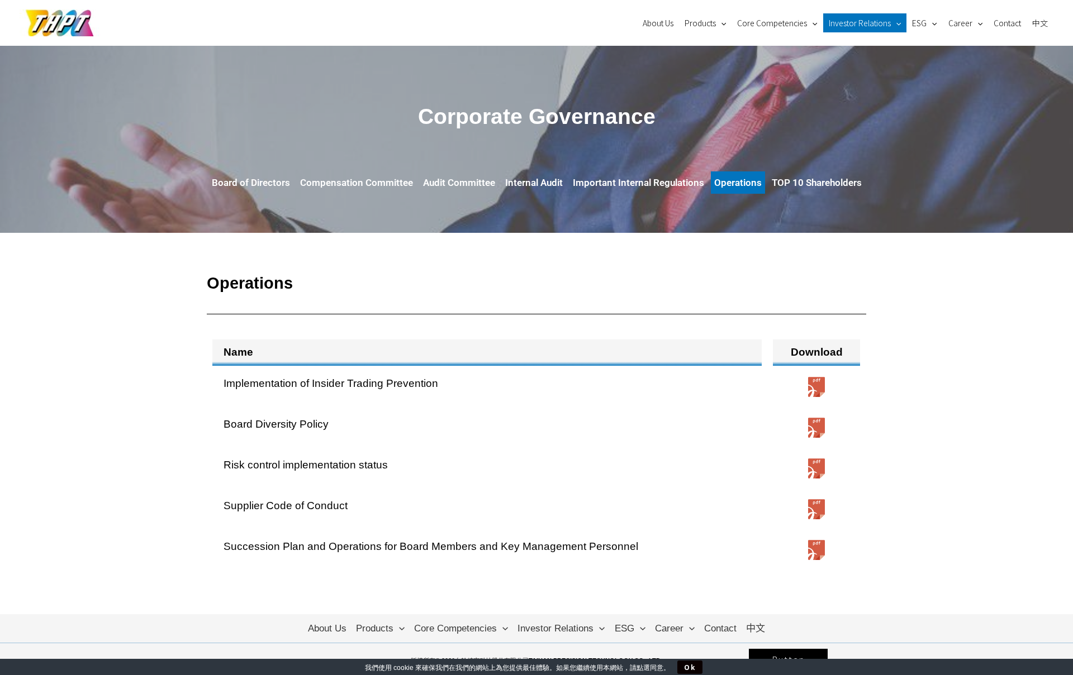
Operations (738, 182)
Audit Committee (459, 182)
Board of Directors (251, 182)
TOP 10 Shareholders (817, 182)
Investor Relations (860, 22)
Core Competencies (772, 22)
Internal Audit (534, 182)
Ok (690, 667)
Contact (1007, 22)
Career (960, 22)
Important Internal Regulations (638, 182)
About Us (658, 22)
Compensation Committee (356, 182)
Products (700, 22)
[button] (721, 23)
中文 (1040, 22)
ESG (919, 22)
